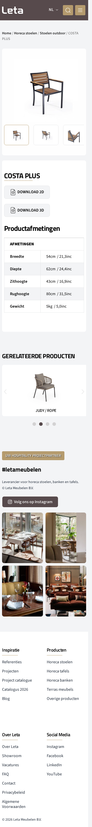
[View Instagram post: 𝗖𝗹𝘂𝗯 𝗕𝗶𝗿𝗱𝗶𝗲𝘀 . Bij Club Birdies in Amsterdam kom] (22, 538)
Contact (8, 783)
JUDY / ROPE (44, 410)
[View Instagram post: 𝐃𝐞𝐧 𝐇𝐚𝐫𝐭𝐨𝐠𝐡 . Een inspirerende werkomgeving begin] (65, 591)
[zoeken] (68, 10)
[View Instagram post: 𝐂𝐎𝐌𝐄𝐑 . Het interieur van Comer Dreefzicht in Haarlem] (65, 538)
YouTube (54, 774)
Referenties (12, 662)
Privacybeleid (13, 792)
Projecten (10, 671)
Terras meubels (60, 689)
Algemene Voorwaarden (14, 804)
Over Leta (10, 746)
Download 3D (30, 210)
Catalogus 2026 (15, 689)
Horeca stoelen (25, 33)
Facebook (55, 756)
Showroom (11, 756)
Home (6, 33)
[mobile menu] (80, 10)
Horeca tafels (58, 671)
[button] (76, 90)
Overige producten (63, 698)
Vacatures (10, 765)
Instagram (55, 746)
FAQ (5, 774)
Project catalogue (17, 680)
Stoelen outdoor (52, 33)
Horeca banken (60, 680)
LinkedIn (54, 765)
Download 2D (30, 192)
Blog (6, 698)
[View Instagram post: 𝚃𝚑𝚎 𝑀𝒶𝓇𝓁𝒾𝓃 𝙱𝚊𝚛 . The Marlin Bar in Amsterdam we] (22, 591)
